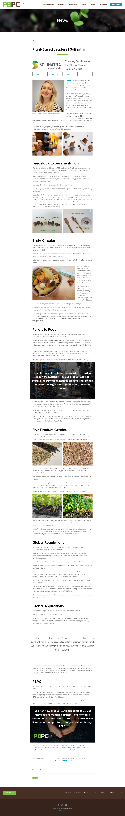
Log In (120, 793)
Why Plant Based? (47, 4)
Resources (73, 4)
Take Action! (116, 4)
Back (36, 778)
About (93, 4)
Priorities (61, 4)
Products (70, 74)
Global (85, 74)
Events (102, 4)
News (84, 4)
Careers (102, 793)
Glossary (77, 793)
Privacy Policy (62, 810)
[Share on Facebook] (33, 769)
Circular (40, 74)
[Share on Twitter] (36, 769)
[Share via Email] (40, 769)
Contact (111, 793)
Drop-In (55, 74)
